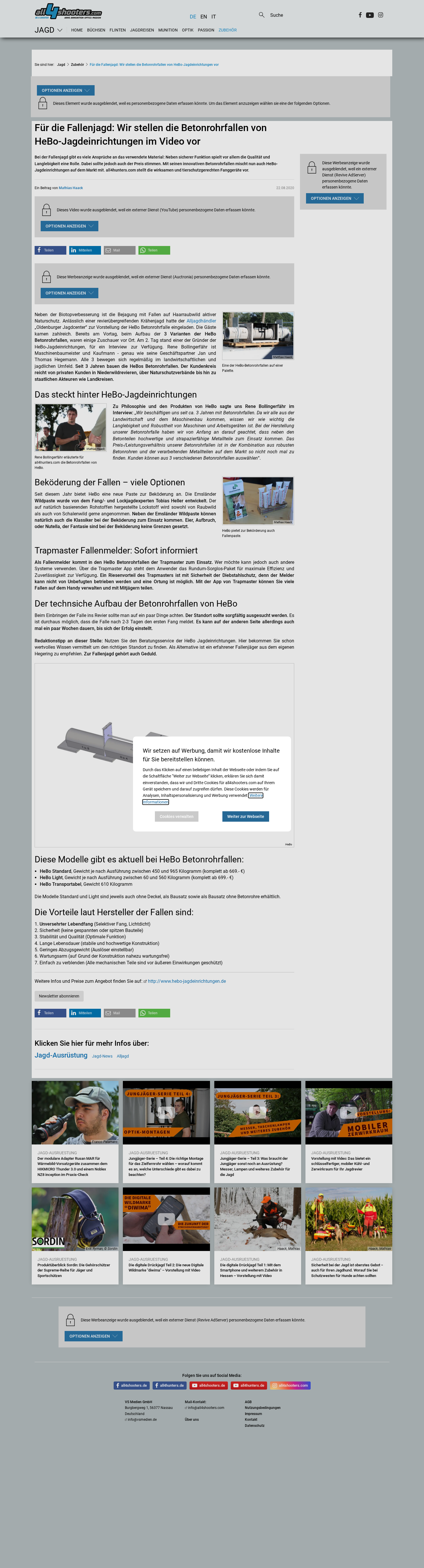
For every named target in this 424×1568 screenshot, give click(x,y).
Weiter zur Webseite (245, 816)
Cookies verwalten (177, 816)
